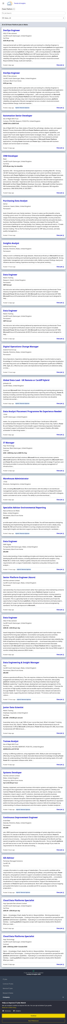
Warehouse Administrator (16, 478)
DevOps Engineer (11, 30)
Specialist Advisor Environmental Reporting (24, 507)
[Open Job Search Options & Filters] (3, 3)
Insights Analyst (11, 243)
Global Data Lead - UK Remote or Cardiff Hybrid (26, 380)
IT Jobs (5, 979)
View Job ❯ (60, 65)
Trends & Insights (20, 3)
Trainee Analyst (10, 741)
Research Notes (8, 993)
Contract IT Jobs (8, 984)
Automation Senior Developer (17, 115)
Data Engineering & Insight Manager (21, 662)
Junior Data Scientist (13, 707)
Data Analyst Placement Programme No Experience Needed (32, 411)
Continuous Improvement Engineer (20, 817)
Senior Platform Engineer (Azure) (19, 577)
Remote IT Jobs (8, 988)
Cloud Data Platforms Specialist (18, 900)
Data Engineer (10, 274)
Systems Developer (12, 772)
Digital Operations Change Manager (21, 346)
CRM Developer (10, 156)
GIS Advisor (8, 858)
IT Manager (8, 442)
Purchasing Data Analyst (15, 200)
